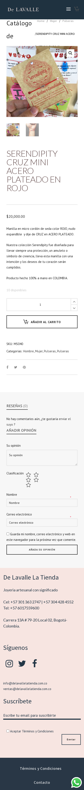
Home (41, 21)
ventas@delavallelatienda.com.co (27, 689)
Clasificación (15, 473)
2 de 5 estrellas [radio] (37, 474)
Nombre (11, 494)
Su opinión (13, 445)
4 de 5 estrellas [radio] (37, 479)
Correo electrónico (19, 514)
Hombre (28, 351)
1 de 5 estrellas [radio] (29, 474)
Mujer (53, 21)
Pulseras (68, 21)
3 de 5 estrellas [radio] (29, 479)
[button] (70, 53)
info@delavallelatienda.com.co (25, 683)
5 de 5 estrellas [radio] (29, 485)
